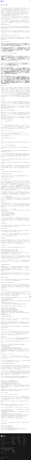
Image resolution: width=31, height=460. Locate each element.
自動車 (19, 438)
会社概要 (13, 449)
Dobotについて (13, 447)
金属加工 (19, 437)
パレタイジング (25, 438)
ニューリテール (19, 444)
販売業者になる (14, 450)
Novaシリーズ (13, 439)
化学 (18, 443)
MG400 (13, 440)
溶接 (23, 437)
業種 (18, 435)
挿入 (23, 444)
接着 (23, 443)
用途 (23, 435)
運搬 (23, 445)
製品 (12, 435)
